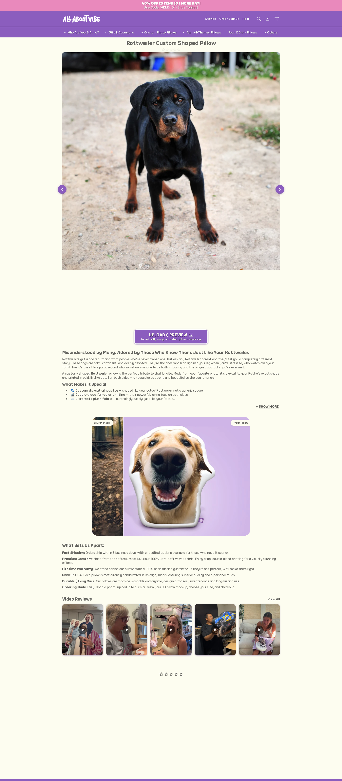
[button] (259, 18)
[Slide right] (280, 189)
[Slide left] (62, 189)
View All (274, 599)
